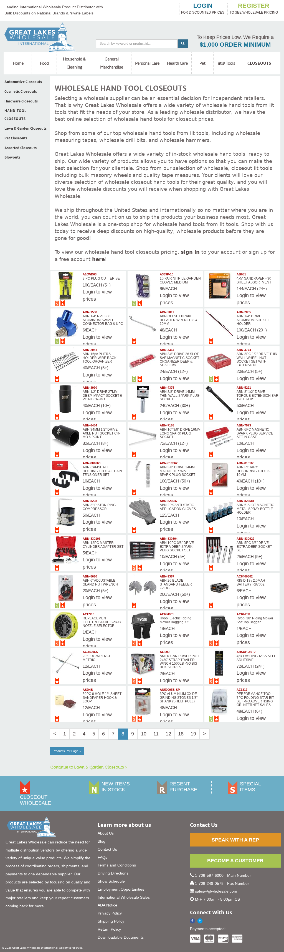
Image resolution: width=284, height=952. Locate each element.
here (98, 259)
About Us (106, 833)
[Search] (183, 43)
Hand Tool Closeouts (15, 115)
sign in (190, 252)
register (253, 5)
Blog (101, 841)
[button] (200, 921)
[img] (66, 286)
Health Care (177, 63)
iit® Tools (226, 63)
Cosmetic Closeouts (20, 91)
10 (143, 734)
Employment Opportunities (121, 889)
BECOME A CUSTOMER (235, 860)
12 (168, 734)
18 (181, 734)
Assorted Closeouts (20, 148)
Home (18, 63)
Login (89, 292)
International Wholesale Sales (124, 897)
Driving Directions (113, 873)
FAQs (102, 857)
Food (44, 63)
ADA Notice (107, 905)
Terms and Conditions (117, 865)
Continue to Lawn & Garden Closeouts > (88, 767)
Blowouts (12, 157)
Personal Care (147, 63)
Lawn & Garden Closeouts (25, 128)
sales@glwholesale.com (216, 891)
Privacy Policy (110, 913)
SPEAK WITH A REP (235, 840)
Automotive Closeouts (23, 82)
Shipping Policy (111, 921)
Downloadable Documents (121, 937)
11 (156, 734)
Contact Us (107, 849)
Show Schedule (111, 881)
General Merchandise (111, 63)
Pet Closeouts (15, 138)
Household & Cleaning (74, 63)
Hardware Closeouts (21, 101)
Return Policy (109, 929)
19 (193, 734)
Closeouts (259, 63)
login (202, 5)
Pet (202, 63)
